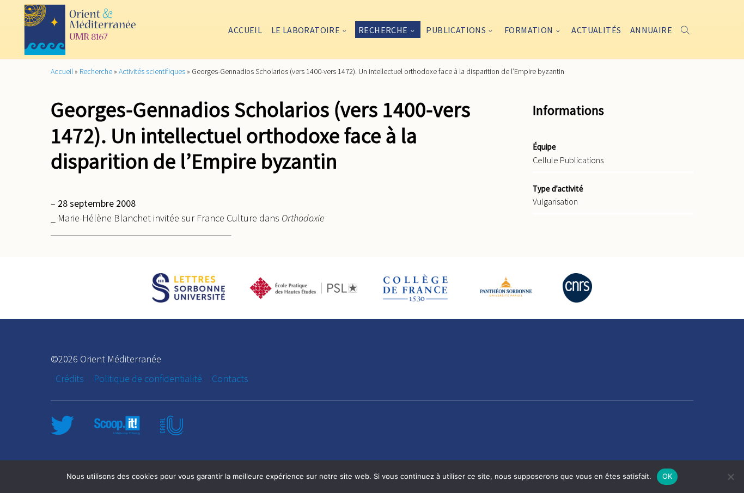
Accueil (245, 29)
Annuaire (651, 29)
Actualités (596, 29)
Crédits (70, 378)
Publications (456, 29)
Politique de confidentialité (148, 378)
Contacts (230, 378)
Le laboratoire (305, 29)
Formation (528, 29)
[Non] (730, 476)
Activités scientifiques (152, 71)
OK (667, 476)
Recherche (383, 29)
